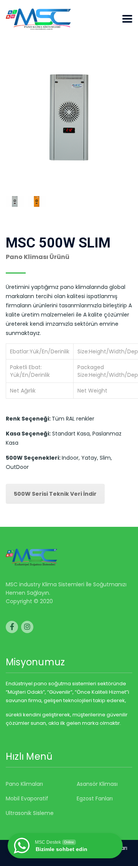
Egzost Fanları (95, 798)
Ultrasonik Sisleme (30, 813)
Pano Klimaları (24, 784)
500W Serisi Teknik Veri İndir (55, 494)
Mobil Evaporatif (27, 798)
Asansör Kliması (97, 784)
